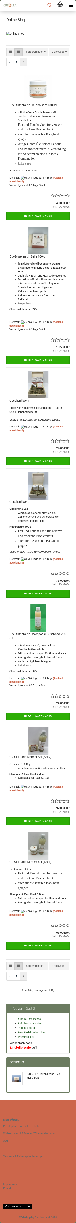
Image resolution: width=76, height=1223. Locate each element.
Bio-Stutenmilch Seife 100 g (27, 256)
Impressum (10, 1184)
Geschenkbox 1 (20, 400)
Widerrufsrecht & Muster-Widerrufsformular (29, 1133)
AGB (5, 1140)
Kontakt (7, 1188)
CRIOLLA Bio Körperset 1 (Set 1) (31, 862)
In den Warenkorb (38, 215)
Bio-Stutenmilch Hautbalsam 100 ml (33, 105)
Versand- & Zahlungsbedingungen (23, 1156)
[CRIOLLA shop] (8, 5)
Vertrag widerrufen (17, 1206)
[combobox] (35, 52)
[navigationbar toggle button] (70, 5)
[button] (10, 52)
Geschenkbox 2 (20, 501)
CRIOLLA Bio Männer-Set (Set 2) (31, 757)
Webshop (25, 1217)
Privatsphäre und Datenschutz (21, 1126)
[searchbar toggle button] (49, 5)
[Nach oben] (64, 1217)
